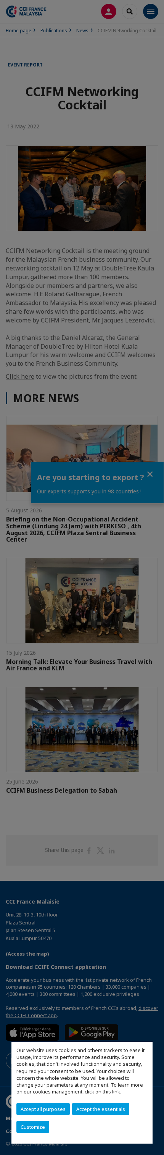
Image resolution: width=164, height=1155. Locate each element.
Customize (33, 1126)
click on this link (102, 1091)
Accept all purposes (43, 1109)
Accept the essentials (100, 1109)
